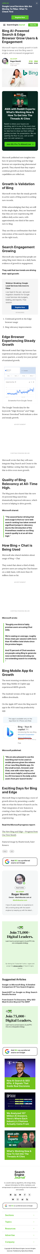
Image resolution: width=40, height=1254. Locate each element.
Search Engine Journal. (23, 1248)
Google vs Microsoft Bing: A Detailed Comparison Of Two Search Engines (18, 986)
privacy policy (18, 966)
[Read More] (20, 1101)
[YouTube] (20, 1195)
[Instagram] (17, 1199)
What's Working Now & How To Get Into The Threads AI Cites (19, 1154)
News (5, 851)
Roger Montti (15, 61)
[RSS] (27, 1199)
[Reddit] (22, 1199)
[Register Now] (20, 1068)
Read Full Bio (20, 888)
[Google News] (10, 1195)
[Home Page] (16, 25)
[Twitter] (29, 1195)
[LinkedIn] (15, 1195)
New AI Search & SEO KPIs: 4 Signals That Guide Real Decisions (18, 1083)
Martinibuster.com (20, 900)
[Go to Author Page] (5, 61)
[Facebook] (25, 1195)
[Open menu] (4, 25)
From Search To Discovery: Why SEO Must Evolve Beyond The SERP (18, 1001)
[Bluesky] (13, 1199)
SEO (12, 851)
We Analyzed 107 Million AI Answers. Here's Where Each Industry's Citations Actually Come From (18, 1118)
